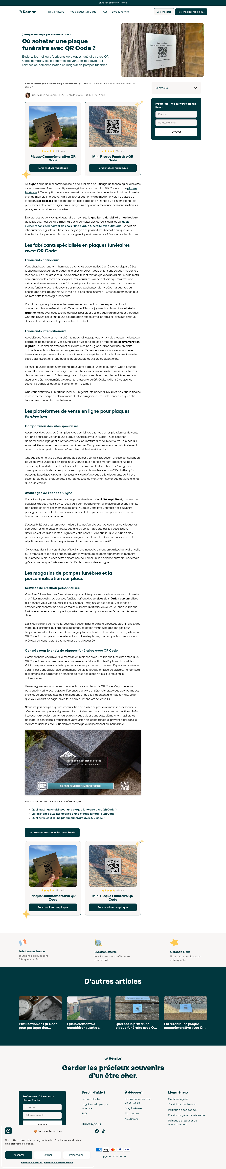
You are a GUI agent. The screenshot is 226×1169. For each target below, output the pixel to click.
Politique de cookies (32, 1162)
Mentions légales (178, 1099)
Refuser (48, 1154)
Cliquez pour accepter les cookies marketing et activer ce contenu (83, 762)
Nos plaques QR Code (82, 11)
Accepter (19, 1154)
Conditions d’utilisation (182, 1104)
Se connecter (164, 11)
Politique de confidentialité (58, 1162)
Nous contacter (91, 1099)
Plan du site (132, 1113)
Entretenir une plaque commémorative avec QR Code (184, 1028)
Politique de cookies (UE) (182, 1109)
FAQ (104, 11)
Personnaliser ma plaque (191, 11)
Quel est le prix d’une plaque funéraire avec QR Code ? (135, 1028)
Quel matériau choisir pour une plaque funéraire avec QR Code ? (74, 809)
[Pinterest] (97, 1131)
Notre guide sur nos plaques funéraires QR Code (46, 34)
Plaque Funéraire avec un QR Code (138, 1100)
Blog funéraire (120, 11)
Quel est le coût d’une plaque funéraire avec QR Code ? (68, 818)
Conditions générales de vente (186, 1115)
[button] (32, 124)
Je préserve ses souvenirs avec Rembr (52, 832)
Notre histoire (56, 11)
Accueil (29, 83)
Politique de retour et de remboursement (182, 1122)
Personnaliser (76, 1154)
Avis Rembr (131, 1119)
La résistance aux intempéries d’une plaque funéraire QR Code (73, 813)
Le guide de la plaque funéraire (95, 1106)
